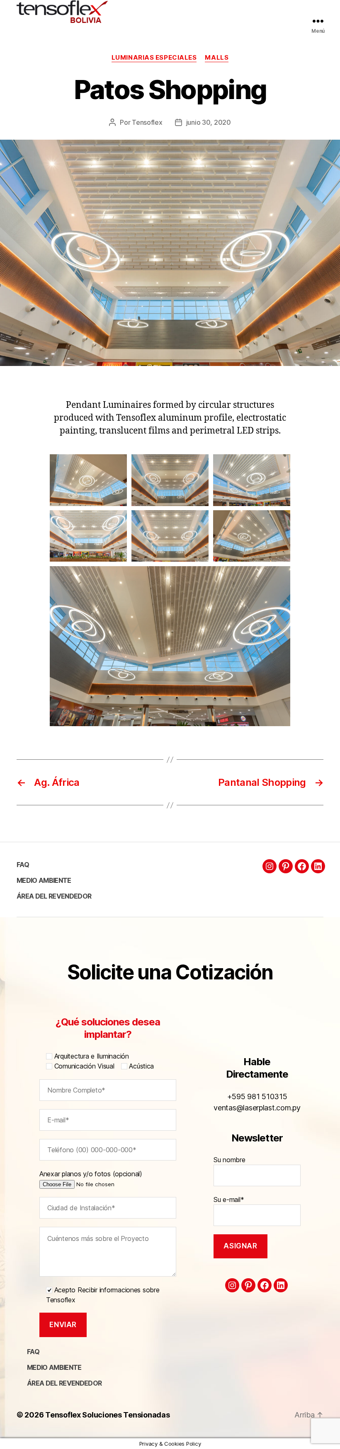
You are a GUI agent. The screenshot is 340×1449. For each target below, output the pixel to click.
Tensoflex (147, 122)
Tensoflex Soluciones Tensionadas (107, 1414)
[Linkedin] (318, 866)
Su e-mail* (229, 1199)
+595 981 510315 (257, 1096)
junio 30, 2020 (208, 122)
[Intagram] (269, 866)
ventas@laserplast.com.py (257, 1107)
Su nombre (229, 1160)
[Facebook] (302, 866)
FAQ (23, 864)
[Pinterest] (286, 866)
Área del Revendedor (54, 896)
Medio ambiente (44, 880)
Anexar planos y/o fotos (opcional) (90, 1174)
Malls (216, 57)
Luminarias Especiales (154, 57)
